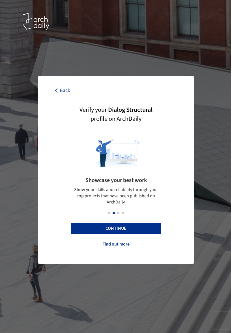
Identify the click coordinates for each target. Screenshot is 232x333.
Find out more (116, 244)
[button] (109, 213)
